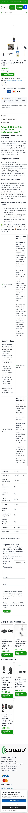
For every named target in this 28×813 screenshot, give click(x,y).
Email (5, 584)
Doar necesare (14, 800)
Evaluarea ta (7, 563)
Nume (5, 577)
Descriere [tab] (4, 116)
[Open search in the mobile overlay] (14, 12)
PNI (6, 85)
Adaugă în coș (8, 74)
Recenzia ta (8, 567)
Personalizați (14, 804)
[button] (12, 7)
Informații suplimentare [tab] (8, 119)
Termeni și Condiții (7, 788)
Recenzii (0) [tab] (5, 123)
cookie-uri (14, 810)
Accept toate (14, 807)
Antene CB (10, 80)
